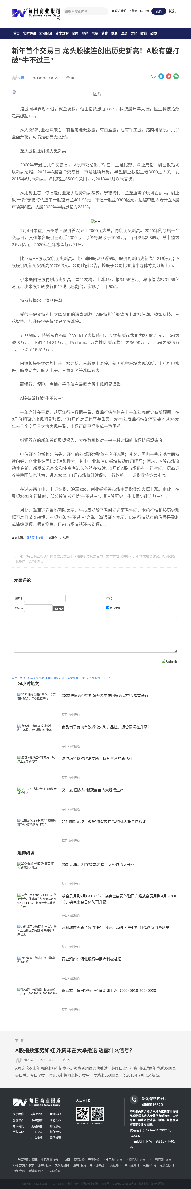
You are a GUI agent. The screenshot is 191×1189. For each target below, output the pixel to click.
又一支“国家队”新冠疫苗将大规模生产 (93, 790)
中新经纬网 (19, 1171)
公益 (153, 33)
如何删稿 (55, 1126)
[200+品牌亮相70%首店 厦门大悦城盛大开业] (37, 874)
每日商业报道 (35, 537)
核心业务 (37, 1114)
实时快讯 (29, 33)
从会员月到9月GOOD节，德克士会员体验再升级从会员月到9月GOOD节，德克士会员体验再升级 (120, 899)
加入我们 (18, 1126)
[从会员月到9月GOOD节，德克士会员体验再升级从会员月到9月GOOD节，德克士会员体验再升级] (37, 905)
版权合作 (55, 1121)
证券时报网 (44, 1165)
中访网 (65, 1159)
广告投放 (37, 1137)
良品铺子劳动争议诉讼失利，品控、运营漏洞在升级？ (106, 727)
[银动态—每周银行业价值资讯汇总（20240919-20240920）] (37, 1000)
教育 (143, 33)
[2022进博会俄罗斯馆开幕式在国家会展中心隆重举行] (37, 705)
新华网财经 (36, 1171)
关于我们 (18, 1114)
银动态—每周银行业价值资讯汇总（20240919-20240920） (111, 991)
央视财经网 (62, 1165)
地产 (85, 33)
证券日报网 (79, 1165)
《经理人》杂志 (135, 1159)
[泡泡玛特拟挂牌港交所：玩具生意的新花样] (37, 768)
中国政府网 (54, 1171)
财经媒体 (37, 1126)
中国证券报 (97, 1165)
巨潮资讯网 (149, 1165)
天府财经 (93, 1159)
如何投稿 (55, 1137)
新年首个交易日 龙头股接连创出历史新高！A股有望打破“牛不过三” (68, 678)
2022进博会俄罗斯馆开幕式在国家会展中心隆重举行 (105, 696)
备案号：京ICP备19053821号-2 (119, 1183)
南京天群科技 (157, 1183)
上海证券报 (114, 1165)
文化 (134, 33)
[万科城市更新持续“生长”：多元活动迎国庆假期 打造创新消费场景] (37, 937)
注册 (146, 11)
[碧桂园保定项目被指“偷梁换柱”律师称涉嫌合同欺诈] (37, 831)
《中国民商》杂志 (160, 1159)
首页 (16, 33)
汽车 (95, 33)
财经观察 (37, 1121)
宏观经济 (45, 33)
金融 (75, 33)
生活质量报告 (49, 1159)
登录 (134, 11)
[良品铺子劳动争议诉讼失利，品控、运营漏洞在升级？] (37, 736)
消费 (104, 33)
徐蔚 (21, 78)
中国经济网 (132, 1165)
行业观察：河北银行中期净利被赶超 (91, 959)
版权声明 (18, 1132)
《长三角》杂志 (112, 1159)
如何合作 (55, 1132)
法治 (124, 33)
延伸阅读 (25, 853)
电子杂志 (37, 1132)
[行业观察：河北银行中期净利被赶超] (37, 968)
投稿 (159, 11)
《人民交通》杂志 (23, 1165)
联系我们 (120, 11)
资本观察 (62, 33)
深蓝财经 (79, 1159)
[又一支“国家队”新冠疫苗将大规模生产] (37, 799)
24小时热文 (28, 683)
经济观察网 (167, 1165)
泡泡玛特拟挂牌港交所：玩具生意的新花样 (97, 759)
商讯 (35, 1159)
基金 (22, 678)
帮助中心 (55, 1114)
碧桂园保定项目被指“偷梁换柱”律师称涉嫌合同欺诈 (104, 822)
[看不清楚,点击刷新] (58, 608)
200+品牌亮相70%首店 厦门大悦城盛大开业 (98, 865)
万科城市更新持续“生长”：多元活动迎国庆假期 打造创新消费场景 (115, 928)
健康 (114, 33)
